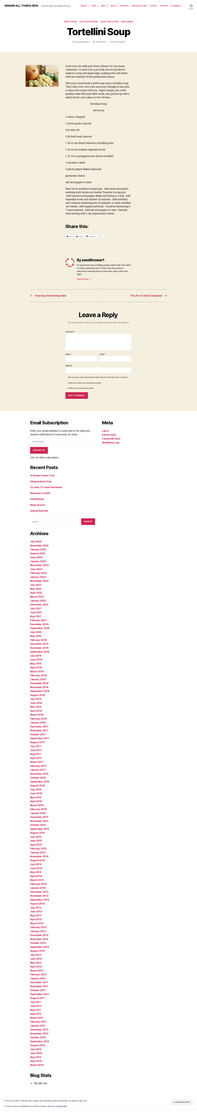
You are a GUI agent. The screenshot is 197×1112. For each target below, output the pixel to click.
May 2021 (35, 616)
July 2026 (36, 541)
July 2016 (35, 789)
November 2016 (39, 773)
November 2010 (39, 1033)
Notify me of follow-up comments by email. (84, 383)
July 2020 (36, 632)
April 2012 (36, 966)
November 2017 (39, 730)
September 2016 (39, 781)
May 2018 (35, 706)
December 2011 (39, 982)
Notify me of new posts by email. (80, 388)
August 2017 (37, 742)
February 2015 (38, 848)
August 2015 (37, 832)
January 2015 (38, 852)
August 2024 (37, 553)
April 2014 (36, 876)
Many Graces (37, 505)
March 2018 (37, 714)
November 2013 (39, 895)
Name (68, 354)
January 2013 (38, 931)
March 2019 (37, 671)
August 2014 (37, 860)
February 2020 (38, 640)
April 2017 (36, 758)
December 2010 (39, 1029)
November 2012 (39, 939)
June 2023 (36, 569)
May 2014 (35, 872)
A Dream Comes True (42, 475)
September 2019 (39, 651)
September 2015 (39, 828)
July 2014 (35, 864)
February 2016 (38, 809)
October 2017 (38, 734)
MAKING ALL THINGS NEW (21, 5)
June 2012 (36, 958)
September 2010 (39, 1041)
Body (113, 5)
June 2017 (36, 750)
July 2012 (35, 954)
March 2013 (36, 923)
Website (68, 365)
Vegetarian (127, 22)
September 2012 (39, 947)
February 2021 (38, 620)
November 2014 (39, 856)
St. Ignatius (176, 5)
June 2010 (36, 1053)
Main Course (70, 22)
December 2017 (39, 726)
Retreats (125, 5)
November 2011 (39, 986)
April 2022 (36, 592)
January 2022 (38, 600)
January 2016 (38, 813)
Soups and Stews (110, 22)
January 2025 (38, 549)
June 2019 (36, 659)
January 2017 (38, 769)
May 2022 (35, 588)
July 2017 (35, 746)
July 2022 (35, 584)
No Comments (119, 42)
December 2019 (39, 643)
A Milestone (37, 499)
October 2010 (38, 1037)
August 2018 (37, 695)
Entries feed (109, 434)
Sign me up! (39, 450)
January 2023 (38, 577)
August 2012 (37, 950)
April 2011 (36, 1013)
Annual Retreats (39, 510)
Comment (70, 332)
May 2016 (35, 797)
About (84, 5)
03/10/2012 (101, 42)
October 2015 (38, 825)
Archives (164, 5)
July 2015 (35, 836)
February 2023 (38, 573)
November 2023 (39, 565)
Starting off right (139, 5)
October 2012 (38, 943)
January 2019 (38, 679)
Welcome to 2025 (40, 493)
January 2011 (37, 1025)
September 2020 (39, 628)
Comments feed (111, 438)
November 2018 (39, 687)
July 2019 (35, 655)
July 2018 (35, 699)
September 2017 (39, 738)
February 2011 (38, 1021)
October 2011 (37, 990)
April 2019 (36, 667)
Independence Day (40, 481)
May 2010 (35, 1057)
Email (102, 354)
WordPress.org (110, 442)
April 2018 (36, 710)
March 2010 (37, 1065)
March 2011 (36, 1017)
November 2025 (39, 545)
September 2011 (39, 994)
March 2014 (37, 880)
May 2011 (35, 1010)
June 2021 (36, 612)
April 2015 (36, 844)
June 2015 (36, 840)
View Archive (84, 279)
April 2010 (36, 1061)
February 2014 (38, 884)
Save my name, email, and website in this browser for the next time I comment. (98, 377)
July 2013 (35, 907)
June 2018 (36, 703)
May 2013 (35, 915)
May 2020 (35, 636)
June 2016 (36, 793)
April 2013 (36, 919)
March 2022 (37, 596)
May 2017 (35, 754)
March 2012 (36, 970)
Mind (103, 5)
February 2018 (38, 718)
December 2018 (39, 683)
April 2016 (36, 801)
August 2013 (37, 903)
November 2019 (39, 647)
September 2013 (39, 899)
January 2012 (38, 978)
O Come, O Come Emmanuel (46, 487)
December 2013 (39, 891)
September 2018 (39, 691)
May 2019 (35, 663)
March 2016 (37, 805)
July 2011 (35, 1002)
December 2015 (39, 817)
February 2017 (38, 766)
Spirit (94, 5)
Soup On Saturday (88, 22)
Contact (153, 5)
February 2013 (38, 927)
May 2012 (35, 962)
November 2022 (39, 580)
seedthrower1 (84, 42)
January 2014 (38, 887)
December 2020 (39, 624)
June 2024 (36, 557)
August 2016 (37, 785)
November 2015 (39, 821)
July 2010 (35, 1049)
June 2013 (36, 911)
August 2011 (37, 998)
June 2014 (36, 868)
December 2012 (39, 935)
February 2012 (38, 974)
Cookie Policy (61, 1106)
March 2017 (36, 762)
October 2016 (38, 777)
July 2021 (35, 608)
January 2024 (38, 561)
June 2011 (36, 1006)
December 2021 (39, 604)
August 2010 (37, 1045)
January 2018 (38, 722)
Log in (105, 430)
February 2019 (38, 675)
